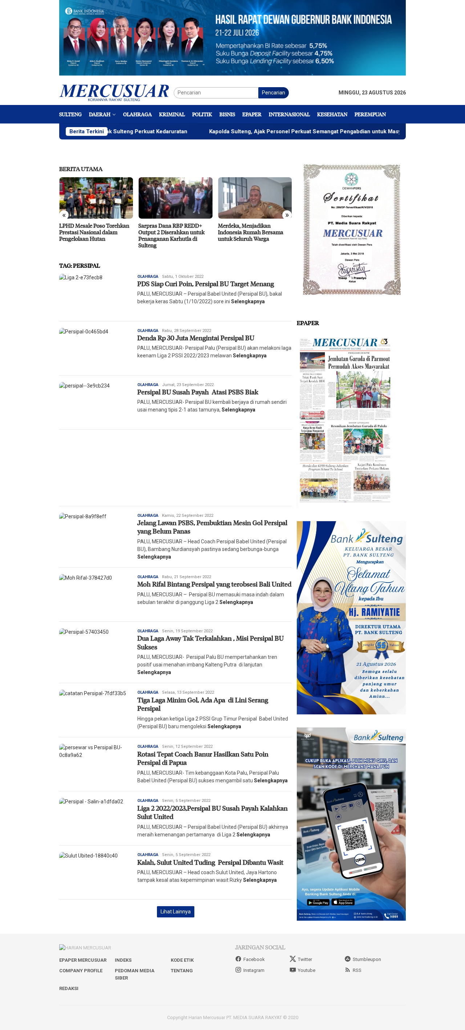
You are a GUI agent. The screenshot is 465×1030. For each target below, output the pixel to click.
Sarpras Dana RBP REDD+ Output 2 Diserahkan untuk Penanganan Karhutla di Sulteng (171, 235)
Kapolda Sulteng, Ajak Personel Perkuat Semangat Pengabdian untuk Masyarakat (276, 131)
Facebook (254, 959)
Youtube (306, 970)
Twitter (305, 959)
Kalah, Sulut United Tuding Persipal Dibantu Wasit (211, 862)
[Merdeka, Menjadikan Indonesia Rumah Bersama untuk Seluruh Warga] (255, 198)
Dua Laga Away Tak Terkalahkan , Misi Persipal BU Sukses (210, 642)
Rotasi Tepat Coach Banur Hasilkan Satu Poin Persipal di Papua (202, 758)
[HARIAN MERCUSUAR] (116, 92)
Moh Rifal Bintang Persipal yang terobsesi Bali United (214, 584)
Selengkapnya (248, 301)
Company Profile (80, 970)
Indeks (123, 960)
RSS (357, 970)
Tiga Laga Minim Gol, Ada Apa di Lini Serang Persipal (202, 704)
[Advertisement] (175, 467)
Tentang (182, 970)
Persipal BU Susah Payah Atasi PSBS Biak (197, 392)
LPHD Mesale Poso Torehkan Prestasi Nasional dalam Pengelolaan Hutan (94, 232)
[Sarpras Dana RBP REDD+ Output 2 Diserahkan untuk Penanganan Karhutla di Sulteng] (175, 198)
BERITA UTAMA (80, 169)
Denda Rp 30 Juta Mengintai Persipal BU (195, 337)
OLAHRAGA (147, 276)
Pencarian (273, 93)
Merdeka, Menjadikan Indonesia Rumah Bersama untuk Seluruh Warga (250, 232)
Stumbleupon (367, 959)
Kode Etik (182, 960)
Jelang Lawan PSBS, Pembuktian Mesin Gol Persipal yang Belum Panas (213, 526)
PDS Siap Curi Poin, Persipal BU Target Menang (205, 283)
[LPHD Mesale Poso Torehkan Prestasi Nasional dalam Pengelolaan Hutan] (96, 198)
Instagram (253, 970)
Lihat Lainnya (176, 912)
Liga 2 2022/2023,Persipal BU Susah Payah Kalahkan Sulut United (212, 812)
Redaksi (68, 988)
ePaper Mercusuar (82, 960)
